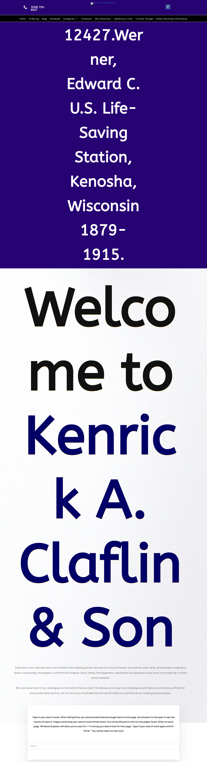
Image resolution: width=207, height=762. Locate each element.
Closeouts (86, 18)
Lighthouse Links (123, 18)
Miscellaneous (103, 18)
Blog (44, 18)
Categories (69, 18)
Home (23, 18)
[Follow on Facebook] (167, 6)
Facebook (55, 18)
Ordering (34, 18)
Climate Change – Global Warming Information (161, 18)
